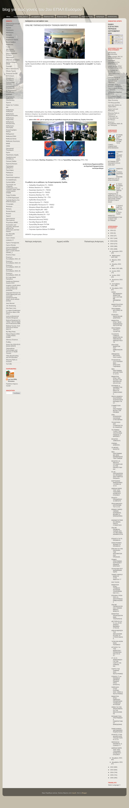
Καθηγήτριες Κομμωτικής (10, 118)
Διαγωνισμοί (10, 57)
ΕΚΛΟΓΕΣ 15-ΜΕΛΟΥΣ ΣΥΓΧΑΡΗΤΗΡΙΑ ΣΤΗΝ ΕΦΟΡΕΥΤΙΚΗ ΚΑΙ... (117, 465)
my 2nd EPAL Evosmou (12, 380)
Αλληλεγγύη (10, 30)
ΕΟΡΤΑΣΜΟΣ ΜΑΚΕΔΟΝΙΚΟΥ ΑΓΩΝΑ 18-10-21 (116, 483)
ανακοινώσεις (112, 16)
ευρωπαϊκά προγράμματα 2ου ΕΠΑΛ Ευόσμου (114, 62)
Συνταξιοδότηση (11, 180)
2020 (112, 246)
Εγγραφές (9, 66)
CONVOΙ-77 (10, 240)
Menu (8, 16)
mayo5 (74, 793)
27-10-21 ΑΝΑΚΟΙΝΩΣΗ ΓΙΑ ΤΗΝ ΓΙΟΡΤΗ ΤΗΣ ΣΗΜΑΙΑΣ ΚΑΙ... (116, 662)
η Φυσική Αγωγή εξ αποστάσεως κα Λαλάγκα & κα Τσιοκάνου (114, 80)
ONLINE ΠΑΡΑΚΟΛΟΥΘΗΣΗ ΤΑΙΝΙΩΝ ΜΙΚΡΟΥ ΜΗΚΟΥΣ (117, 608)
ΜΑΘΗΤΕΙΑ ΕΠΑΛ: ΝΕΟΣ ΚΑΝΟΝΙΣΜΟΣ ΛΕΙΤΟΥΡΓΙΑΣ (116, 323)
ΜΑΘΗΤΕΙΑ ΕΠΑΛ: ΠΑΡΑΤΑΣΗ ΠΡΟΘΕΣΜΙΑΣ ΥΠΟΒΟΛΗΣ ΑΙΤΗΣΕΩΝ (116, 700)
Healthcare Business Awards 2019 (12, 282)
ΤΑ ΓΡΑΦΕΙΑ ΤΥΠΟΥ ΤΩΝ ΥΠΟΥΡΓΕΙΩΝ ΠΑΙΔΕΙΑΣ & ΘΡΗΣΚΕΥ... (116, 433)
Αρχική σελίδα (63, 241)
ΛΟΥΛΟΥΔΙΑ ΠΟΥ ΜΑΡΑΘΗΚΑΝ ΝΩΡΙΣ (117, 570)
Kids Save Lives (11, 308)
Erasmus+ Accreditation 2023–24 (13, 266)
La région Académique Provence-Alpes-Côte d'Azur (13, 312)
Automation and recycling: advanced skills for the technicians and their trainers (12, 228)
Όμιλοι (8, 152)
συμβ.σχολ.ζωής (87, 16)
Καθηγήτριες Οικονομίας (10, 126)
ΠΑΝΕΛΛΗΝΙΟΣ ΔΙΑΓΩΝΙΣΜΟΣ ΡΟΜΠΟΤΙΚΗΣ (117, 730)
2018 (112, 241)
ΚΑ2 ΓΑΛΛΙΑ (115, 582)
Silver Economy (113, 100)
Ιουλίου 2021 (116, 275)
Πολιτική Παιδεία (11, 161)
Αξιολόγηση (9, 32)
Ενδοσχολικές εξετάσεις (10, 83)
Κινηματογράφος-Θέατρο (40, 234)
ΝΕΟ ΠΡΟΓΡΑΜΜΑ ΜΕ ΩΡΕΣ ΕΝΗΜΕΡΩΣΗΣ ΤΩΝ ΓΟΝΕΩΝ (117, 455)
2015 (112, 233)
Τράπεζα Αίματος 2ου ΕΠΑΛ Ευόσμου (13, 200)
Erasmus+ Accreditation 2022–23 (13, 262)
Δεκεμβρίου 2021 (117, 762)
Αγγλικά (8, 27)
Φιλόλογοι (9, 206)
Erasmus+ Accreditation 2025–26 (13, 274)
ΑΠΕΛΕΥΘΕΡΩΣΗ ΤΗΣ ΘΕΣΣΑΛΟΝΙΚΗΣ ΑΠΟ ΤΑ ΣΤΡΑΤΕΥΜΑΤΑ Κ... (117, 634)
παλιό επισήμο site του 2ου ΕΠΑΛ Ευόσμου (115, 57)
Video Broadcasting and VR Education (12, 356)
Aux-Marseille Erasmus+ (10, 234)
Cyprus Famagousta (12, 242)
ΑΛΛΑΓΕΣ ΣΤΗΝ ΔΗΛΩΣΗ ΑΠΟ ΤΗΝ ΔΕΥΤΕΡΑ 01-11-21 (116, 737)
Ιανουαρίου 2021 (117, 251)
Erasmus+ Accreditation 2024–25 (13, 270)
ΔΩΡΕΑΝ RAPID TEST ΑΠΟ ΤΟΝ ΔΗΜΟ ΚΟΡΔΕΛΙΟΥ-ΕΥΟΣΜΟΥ (116, 751)
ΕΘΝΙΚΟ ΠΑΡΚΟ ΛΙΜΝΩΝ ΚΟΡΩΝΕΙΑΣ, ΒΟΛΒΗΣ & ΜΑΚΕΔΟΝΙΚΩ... (117, 513)
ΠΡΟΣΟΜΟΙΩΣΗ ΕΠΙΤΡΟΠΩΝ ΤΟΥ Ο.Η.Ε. (116, 505)
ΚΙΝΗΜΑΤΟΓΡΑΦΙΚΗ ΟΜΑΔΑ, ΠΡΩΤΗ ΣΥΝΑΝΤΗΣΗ (117, 522)
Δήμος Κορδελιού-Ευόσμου (12, 54)
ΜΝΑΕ (8, 143)
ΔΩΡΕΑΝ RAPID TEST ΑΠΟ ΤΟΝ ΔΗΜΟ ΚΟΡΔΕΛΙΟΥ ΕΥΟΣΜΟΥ (116, 492)
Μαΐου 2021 (116, 268)
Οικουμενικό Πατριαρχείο (10, 149)
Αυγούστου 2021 (117, 279)
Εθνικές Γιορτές (11, 71)
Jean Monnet (10, 303)
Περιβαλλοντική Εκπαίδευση (11, 158)
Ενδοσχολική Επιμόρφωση (10, 87)
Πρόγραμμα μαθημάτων (9, 167)
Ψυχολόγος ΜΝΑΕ (12, 222)
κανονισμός (74, 16)
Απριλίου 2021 (116, 264)
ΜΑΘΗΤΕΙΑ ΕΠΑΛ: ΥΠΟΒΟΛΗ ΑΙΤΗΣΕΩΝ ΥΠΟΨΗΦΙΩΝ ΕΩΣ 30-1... (116, 589)
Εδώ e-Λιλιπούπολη (12, 68)
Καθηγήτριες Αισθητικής (10, 110)
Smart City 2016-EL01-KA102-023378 (13, 345)
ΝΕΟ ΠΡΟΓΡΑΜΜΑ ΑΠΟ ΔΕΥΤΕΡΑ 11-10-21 (116, 371)
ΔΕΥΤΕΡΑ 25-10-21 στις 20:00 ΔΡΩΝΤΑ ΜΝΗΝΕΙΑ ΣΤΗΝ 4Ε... (116, 625)
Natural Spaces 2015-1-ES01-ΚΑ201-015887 (13, 335)
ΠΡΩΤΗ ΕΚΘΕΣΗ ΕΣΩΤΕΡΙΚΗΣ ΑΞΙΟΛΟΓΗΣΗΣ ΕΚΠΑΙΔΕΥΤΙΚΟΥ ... (117, 400)
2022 (112, 767)
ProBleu (8, 342)
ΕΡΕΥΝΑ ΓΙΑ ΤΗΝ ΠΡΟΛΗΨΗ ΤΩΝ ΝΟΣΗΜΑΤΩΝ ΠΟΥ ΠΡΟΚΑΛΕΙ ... (117, 553)
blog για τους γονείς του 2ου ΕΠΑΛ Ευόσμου (42, 9)
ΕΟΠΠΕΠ (9, 94)
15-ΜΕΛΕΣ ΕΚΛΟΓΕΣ (115, 448)
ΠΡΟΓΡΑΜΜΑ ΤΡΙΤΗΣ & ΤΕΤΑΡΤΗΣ (115, 329)
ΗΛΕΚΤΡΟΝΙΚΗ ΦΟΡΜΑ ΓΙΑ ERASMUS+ (116, 544)
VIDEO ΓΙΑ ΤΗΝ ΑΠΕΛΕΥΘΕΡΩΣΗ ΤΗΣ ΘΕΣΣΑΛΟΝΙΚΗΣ (116, 710)
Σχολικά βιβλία (10, 182)
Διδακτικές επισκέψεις (13, 60)
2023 (112, 770)
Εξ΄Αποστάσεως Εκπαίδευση (11, 91)
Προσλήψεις (10, 170)
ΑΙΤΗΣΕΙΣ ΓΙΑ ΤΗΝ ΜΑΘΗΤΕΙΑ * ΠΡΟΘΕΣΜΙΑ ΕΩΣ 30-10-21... (116, 651)
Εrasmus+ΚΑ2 (49, 16)
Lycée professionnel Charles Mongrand (12, 317)
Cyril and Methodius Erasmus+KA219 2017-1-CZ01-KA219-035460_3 (13, 250)
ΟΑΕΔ (8, 146)
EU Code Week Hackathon (11, 278)
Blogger (84, 793)
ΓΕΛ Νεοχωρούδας (114, 102)
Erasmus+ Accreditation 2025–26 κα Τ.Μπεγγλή (115, 123)
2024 (112, 772)
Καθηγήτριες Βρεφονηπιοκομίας (12, 114)
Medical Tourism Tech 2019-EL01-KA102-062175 (13, 327)
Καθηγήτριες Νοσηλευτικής (10, 122)
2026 (112, 778)
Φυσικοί (8, 213)
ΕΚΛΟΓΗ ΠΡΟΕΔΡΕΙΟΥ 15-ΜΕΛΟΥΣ (116, 499)
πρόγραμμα (100, 16)
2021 (112, 249)
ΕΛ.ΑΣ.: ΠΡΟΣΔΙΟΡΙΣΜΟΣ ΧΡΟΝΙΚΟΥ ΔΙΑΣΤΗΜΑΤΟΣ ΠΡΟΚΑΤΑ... (117, 475)
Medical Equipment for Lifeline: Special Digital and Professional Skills (13, 321)
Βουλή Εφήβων (11, 42)
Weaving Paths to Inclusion (11, 360)
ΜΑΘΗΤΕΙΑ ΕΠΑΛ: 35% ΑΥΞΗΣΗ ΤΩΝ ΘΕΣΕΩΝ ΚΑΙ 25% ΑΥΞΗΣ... (116, 380)
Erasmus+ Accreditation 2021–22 (13, 258)
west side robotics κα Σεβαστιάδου (114, 105)
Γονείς (8, 47)
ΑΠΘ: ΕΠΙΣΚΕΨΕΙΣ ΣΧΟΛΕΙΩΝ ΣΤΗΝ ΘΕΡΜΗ (116, 417)
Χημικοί (8, 216)
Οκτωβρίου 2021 (117, 288)
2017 (112, 238)
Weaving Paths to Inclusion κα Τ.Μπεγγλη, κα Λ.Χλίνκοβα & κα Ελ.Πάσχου (113, 116)
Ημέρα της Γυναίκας (12, 105)
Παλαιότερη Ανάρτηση (94, 241)
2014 (112, 230)
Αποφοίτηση (10, 37)
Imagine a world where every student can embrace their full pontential (13, 288)
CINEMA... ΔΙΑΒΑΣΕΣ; (115, 444)
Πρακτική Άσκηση (11, 163)
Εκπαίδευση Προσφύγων (10, 79)
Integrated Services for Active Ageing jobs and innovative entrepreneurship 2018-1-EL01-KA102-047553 (13, 297)
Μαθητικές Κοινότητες (13, 141)
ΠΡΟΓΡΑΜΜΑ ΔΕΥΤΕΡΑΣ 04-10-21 (117, 310)
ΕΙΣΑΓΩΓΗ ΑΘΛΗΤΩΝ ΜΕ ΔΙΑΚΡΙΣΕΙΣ (116, 316)
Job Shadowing (11, 306)
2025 (112, 775)
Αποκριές (9, 35)
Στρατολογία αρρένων (13, 177)
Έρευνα (8, 102)
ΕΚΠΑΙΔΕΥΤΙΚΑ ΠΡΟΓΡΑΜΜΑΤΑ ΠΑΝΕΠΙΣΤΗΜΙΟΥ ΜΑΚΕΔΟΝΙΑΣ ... (117, 721)
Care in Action (10, 238)
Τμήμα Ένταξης (11, 195)
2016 (112, 236)
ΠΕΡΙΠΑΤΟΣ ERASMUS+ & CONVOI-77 (116, 743)
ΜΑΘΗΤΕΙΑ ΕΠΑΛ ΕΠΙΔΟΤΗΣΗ (117, 305)
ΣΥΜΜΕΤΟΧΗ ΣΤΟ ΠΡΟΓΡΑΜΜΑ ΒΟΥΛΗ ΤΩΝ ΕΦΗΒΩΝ (116, 409)
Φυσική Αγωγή (10, 211)
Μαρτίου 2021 (116, 260)
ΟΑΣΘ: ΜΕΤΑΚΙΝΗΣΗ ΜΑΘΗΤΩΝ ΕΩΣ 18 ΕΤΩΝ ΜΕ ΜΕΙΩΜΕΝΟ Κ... (116, 297)
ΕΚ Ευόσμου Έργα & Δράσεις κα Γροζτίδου (115, 97)
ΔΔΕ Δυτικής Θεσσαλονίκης (10, 50)
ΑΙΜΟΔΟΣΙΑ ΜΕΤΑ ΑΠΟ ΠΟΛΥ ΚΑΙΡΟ (116, 355)
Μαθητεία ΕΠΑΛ (11, 136)
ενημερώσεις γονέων (21, 16)
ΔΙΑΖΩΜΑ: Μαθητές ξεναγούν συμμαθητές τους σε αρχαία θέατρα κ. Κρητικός (115, 87)
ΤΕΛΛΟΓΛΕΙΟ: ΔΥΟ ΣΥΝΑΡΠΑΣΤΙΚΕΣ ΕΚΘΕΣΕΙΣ (117, 425)
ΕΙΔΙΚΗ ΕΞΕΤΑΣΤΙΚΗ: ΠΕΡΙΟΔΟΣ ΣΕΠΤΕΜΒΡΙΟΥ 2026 (114, 29)
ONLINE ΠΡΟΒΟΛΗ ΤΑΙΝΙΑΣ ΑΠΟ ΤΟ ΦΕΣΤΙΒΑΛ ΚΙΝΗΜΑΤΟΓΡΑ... (117, 532)
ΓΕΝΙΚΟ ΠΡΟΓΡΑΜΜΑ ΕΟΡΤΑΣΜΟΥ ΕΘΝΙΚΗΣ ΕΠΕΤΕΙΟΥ (116, 563)
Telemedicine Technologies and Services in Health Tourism (12, 351)
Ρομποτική (9, 175)
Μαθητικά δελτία (11, 139)
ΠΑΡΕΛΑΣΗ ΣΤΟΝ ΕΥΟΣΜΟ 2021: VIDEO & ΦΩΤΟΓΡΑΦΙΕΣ (117, 690)
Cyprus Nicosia (11, 245)
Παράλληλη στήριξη (12, 155)
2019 (112, 243)
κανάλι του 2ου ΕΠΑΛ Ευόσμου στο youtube (115, 67)
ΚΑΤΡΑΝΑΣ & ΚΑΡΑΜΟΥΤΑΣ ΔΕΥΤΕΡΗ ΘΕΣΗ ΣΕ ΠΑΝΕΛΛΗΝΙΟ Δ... (116, 390)
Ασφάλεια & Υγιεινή (12, 39)
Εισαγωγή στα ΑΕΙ (12, 73)
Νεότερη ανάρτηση (33, 241)
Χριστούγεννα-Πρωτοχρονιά (10, 219)
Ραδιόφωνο (9, 172)
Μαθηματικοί (10, 134)
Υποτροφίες (10, 204)
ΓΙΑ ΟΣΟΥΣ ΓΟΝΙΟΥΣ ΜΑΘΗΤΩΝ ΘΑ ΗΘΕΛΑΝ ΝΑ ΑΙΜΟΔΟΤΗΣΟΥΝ (117, 338)
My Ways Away (11, 331)
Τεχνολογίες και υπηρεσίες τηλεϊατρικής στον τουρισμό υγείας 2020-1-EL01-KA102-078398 (13, 189)
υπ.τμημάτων (35, 16)
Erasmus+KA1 (62, 16)
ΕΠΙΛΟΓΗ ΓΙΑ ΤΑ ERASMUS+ (116, 539)
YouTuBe (9, 364)
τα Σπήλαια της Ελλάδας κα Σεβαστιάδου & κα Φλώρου (113, 73)
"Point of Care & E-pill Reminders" (13, 24)
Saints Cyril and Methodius (113, 109)
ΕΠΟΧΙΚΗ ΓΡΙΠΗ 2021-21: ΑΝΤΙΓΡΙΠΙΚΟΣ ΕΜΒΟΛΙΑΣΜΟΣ (117, 599)
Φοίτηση (8, 209)
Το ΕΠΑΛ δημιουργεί (12, 197)
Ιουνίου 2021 (116, 271)
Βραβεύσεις (9, 44)
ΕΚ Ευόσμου (10, 76)
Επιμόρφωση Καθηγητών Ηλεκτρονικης (10, 98)
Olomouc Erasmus (12, 339)
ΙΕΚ (7, 107)
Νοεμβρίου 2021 (117, 758)
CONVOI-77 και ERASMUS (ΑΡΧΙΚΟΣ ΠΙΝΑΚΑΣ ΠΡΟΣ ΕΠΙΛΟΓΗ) (116, 680)
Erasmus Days (10, 255)
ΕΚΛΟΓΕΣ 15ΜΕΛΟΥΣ (116, 439)
